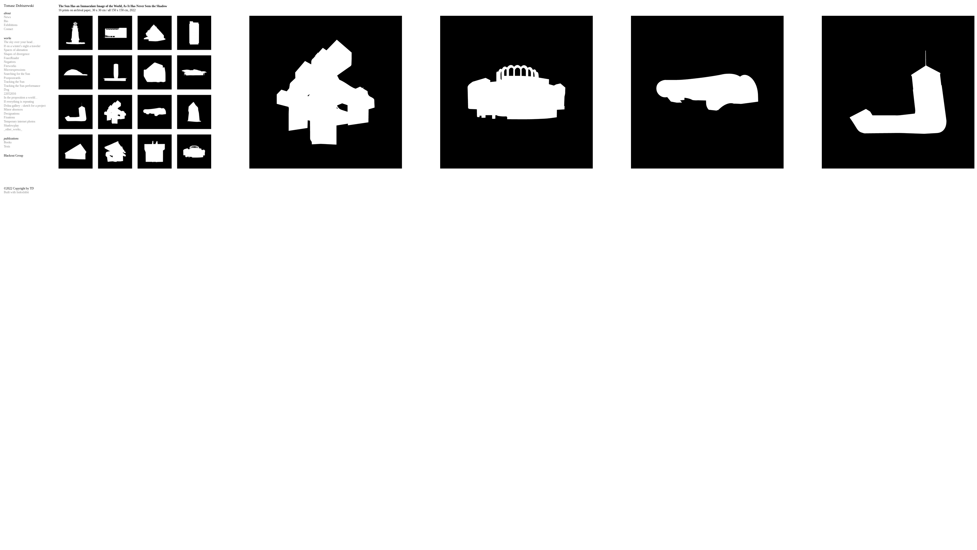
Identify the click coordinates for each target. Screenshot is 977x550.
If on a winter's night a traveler (22, 46)
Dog (6, 89)
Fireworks (10, 66)
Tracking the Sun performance (22, 86)
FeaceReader (11, 58)
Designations (12, 113)
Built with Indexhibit (16, 192)
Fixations (9, 117)
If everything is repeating (19, 101)
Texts (7, 146)
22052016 (10, 93)
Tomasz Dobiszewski (19, 6)
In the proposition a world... (20, 97)
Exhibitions (11, 25)
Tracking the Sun (14, 82)
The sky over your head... (19, 42)
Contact (8, 29)
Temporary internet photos (19, 121)
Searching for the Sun (17, 74)
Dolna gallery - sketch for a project (25, 105)
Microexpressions (14, 70)
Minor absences (13, 109)
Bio (6, 21)
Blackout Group (13, 155)
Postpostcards (12, 78)
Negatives (10, 62)
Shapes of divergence (17, 54)
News (7, 17)
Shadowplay (11, 125)
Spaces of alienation (16, 50)
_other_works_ (13, 129)
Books (8, 142)
